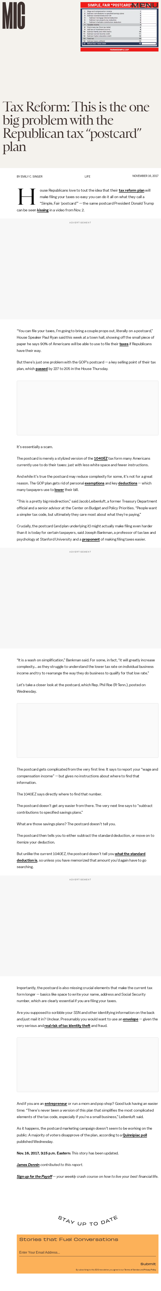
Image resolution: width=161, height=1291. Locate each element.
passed (42, 369)
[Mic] (14, 15)
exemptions (94, 483)
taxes (124, 344)
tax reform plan (131, 190)
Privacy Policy (150, 1270)
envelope (130, 1019)
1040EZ (101, 458)
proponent (91, 539)
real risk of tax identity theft (67, 1026)
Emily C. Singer (32, 176)
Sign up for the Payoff (34, 1176)
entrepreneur (56, 1103)
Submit (148, 1264)
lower (59, 490)
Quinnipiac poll (135, 1135)
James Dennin (28, 1165)
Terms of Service (132, 1270)
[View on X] (87, 408)
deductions (127, 483)
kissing (43, 210)
